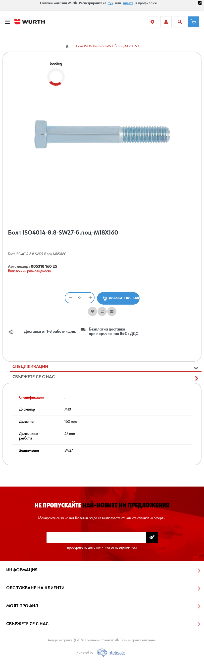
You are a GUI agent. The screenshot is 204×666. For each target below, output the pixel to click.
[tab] (106, 367)
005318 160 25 (44, 267)
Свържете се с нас (33, 377)
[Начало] (67, 46)
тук (110, 3)
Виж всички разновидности (29, 271)
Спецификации (30, 366)
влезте (128, 3)
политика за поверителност (116, 547)
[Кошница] (193, 21)
